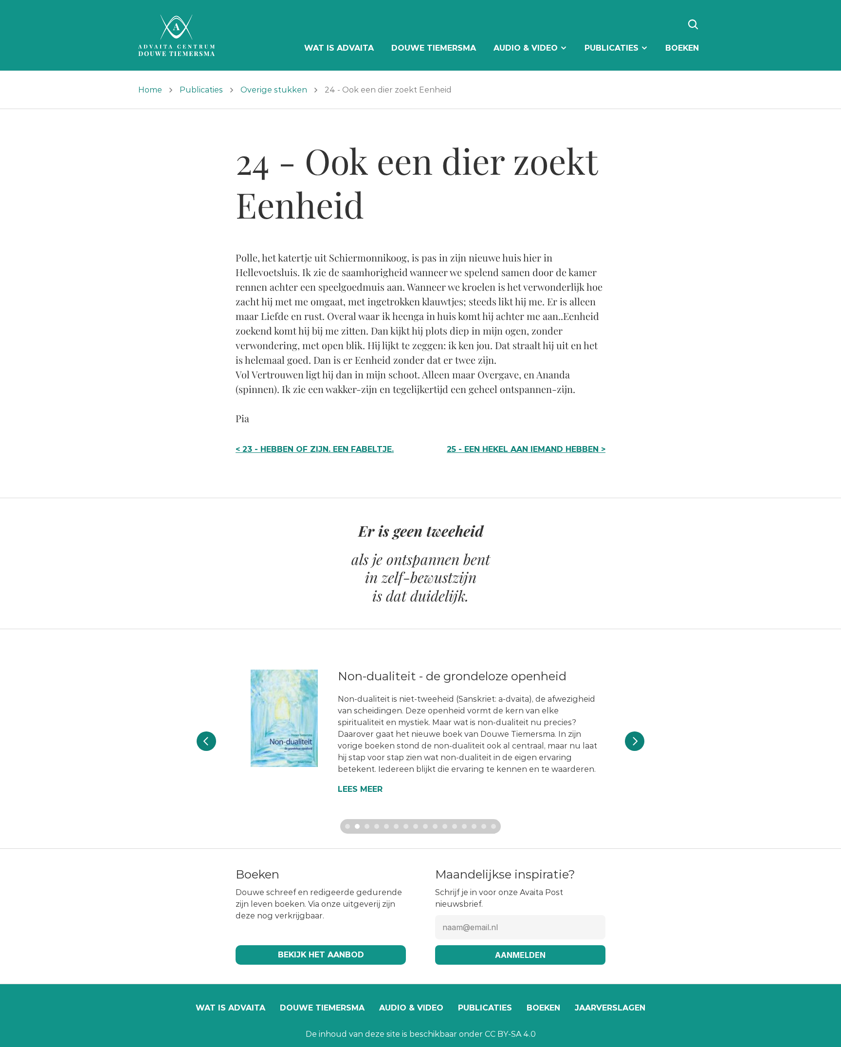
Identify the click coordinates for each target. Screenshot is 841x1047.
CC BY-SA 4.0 (510, 1034)
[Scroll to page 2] (357, 826)
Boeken (543, 1007)
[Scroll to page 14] (474, 826)
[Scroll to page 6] (396, 826)
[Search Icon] (693, 24)
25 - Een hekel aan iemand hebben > (526, 449)
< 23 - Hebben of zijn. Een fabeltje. (315, 449)
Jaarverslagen (610, 1007)
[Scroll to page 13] (464, 826)
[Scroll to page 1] (346, 826)
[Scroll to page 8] (415, 826)
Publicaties (201, 89)
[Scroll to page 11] (445, 826)
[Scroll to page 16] (495, 826)
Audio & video (411, 1007)
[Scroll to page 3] (367, 826)
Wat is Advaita (230, 1007)
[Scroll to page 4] (377, 826)
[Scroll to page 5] (386, 826)
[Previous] (206, 741)
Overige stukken (273, 89)
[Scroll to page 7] (406, 826)
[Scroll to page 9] (425, 826)
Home (150, 89)
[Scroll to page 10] (435, 826)
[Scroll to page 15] (484, 826)
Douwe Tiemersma (322, 1007)
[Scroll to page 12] (454, 826)
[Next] (634, 741)
